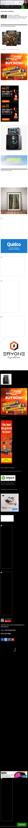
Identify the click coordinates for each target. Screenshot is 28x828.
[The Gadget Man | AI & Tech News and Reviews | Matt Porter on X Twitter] (5, 639)
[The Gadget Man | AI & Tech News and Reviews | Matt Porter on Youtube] (12, 639)
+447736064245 (10, 630)
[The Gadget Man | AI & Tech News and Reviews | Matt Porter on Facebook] (2, 639)
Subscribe (22, 824)
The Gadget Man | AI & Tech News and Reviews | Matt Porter (11, 7)
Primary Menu (26, 7)
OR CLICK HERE (6, 633)
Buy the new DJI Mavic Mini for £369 (9, 489)
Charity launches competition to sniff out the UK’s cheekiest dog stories (17, 17)
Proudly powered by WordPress (13, 826)
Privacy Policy (3, 826)
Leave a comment (14, 19)
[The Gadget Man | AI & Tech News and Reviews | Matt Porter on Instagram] (9, 639)
